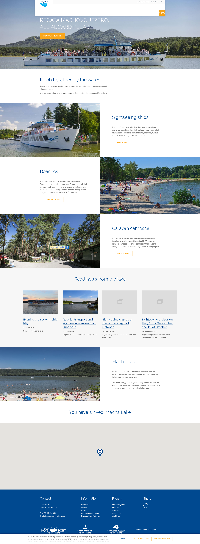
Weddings (116, 516)
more (69, 540)
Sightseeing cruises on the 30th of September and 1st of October (157, 323)
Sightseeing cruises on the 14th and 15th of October (117, 323)
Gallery (84, 507)
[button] (100, 452)
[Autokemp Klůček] (44, 3)
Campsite (115, 510)
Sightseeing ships (118, 505)
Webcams (85, 505)
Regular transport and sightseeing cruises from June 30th (79, 323)
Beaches (115, 507)
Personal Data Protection (90, 516)
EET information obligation (91, 513)
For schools (116, 513)
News (83, 510)
